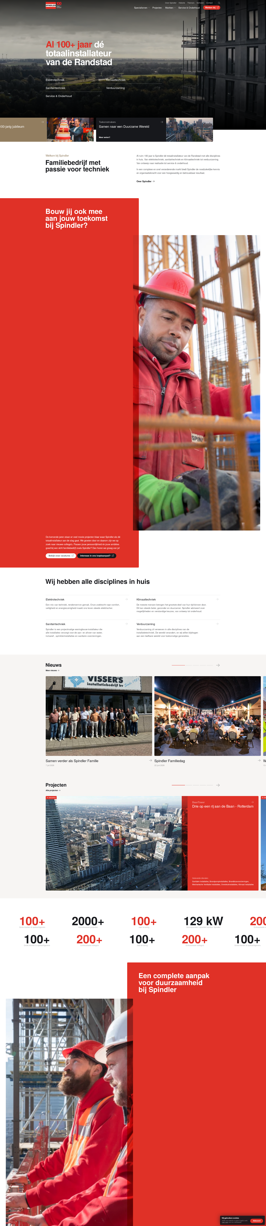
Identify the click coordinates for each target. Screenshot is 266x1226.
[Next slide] (218, 665)
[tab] (178, 665)
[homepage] (53, 5)
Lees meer (225, 1222)
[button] (142, 7)
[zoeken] (219, 3)
